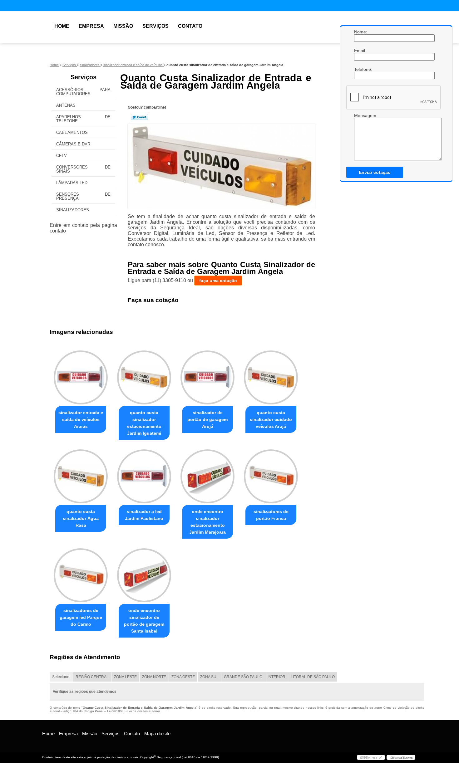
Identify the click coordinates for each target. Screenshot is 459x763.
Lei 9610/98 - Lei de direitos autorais (133, 711)
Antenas (66, 105)
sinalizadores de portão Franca (271, 515)
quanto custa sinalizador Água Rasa (81, 518)
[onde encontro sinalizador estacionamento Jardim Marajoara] (207, 476)
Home (61, 26)
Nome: (360, 31)
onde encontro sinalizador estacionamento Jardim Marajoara (207, 522)
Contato (190, 26)
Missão (123, 26)
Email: (360, 50)
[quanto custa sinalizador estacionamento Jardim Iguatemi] (144, 377)
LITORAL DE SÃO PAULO (313, 677)
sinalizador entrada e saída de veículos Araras (80, 419)
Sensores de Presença (83, 196)
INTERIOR (276, 677)
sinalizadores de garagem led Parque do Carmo (81, 617)
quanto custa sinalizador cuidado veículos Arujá (271, 419)
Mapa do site (157, 733)
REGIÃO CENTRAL (92, 677)
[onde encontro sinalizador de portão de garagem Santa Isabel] (144, 575)
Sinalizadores (72, 210)
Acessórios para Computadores (83, 91)
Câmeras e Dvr (73, 144)
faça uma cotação (218, 280)
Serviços (155, 26)
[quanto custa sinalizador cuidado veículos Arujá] (271, 377)
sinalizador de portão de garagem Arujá (207, 419)
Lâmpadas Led (71, 182)
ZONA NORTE (154, 677)
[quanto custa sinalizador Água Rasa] (81, 476)
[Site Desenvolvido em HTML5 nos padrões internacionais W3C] (371, 757)
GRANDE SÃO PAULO (243, 677)
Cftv (61, 155)
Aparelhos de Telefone (83, 119)
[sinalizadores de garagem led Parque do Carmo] (81, 575)
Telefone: (360, 69)
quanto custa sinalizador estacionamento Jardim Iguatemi (144, 423)
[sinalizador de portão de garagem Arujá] (207, 377)
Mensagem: (360, 115)
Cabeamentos (72, 132)
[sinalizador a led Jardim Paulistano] (144, 476)
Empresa (91, 26)
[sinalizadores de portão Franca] (271, 476)
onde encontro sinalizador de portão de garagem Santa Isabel (144, 620)
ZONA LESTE (125, 677)
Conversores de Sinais (83, 169)
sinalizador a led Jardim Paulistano (144, 515)
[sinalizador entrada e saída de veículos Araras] (81, 377)
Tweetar (139, 117)
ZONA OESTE (183, 677)
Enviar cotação (375, 172)
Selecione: (61, 677)
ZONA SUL (209, 677)
